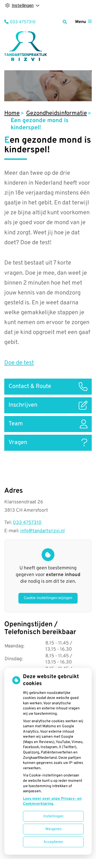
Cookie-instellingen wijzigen (48, 598)
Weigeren (53, 829)
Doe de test (19, 363)
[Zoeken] (65, 22)
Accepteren (53, 842)
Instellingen (53, 816)
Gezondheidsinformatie (56, 113)
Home (12, 113)
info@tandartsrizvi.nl (42, 531)
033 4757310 (27, 523)
